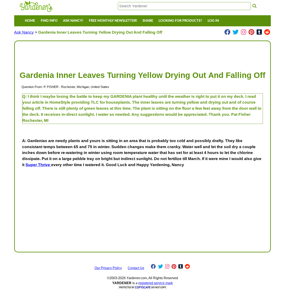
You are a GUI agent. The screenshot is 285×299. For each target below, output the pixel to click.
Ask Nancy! (73, 20)
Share (147, 20)
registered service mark (155, 283)
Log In (213, 20)
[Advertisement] (142, 54)
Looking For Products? (180, 20)
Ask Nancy (24, 32)
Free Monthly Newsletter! (113, 20)
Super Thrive (38, 165)
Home (30, 20)
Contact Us (136, 268)
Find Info (49, 20)
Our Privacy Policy (108, 268)
